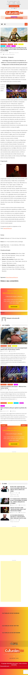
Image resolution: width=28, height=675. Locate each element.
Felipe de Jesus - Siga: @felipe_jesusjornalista (14, 495)
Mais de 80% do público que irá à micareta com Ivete (11, 314)
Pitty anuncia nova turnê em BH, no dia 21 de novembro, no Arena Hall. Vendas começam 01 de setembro (18, 501)
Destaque (10, 44)
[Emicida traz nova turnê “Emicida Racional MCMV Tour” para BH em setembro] (5, 510)
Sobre (9, 2)
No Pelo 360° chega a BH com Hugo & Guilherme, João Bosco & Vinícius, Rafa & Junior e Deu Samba (18, 489)
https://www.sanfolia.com (12, 277)
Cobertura (3, 384)
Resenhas (10, 384)
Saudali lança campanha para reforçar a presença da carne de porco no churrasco (4, 425)
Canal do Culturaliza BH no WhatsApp (14, 4)
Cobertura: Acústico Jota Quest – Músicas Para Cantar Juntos (13, 387)
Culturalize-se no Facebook (10, 613)
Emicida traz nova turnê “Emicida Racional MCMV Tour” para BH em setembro (18, 509)
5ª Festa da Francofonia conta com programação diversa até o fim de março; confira (14, 348)
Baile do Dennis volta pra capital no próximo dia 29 (14, 408)
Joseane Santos (13, 351)
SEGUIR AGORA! (14, 306)
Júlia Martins (13, 411)
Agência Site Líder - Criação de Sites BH (18, 666)
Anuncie (18, 2)
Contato (13, 2)
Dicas (16, 44)
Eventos (3, 46)
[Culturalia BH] (14, 651)
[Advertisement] (14, 466)
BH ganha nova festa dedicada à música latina (24, 425)
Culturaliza (3, 44)
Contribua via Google (14, 6)
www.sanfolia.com (7, 228)
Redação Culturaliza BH (13, 318)
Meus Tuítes (3, 628)
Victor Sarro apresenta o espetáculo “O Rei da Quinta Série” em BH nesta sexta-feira (18, 516)
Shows (13, 46)
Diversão (21, 44)
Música (8, 46)
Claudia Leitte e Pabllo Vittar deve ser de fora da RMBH (15, 312)
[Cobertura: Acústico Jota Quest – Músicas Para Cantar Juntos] (14, 374)
